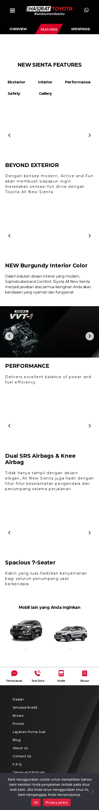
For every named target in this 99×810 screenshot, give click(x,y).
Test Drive (37, 681)
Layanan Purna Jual (29, 732)
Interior (45, 82)
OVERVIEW (18, 29)
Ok (36, 802)
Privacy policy (57, 802)
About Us (20, 748)
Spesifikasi (80, 29)
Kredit (61, 681)
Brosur (84, 681)
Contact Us (22, 756)
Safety (14, 93)
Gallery (45, 93)
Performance (78, 82)
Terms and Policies (29, 772)
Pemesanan (14, 681)
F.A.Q (17, 764)
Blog (17, 740)
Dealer (18, 699)
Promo (18, 724)
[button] (49, 29)
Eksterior (16, 82)
